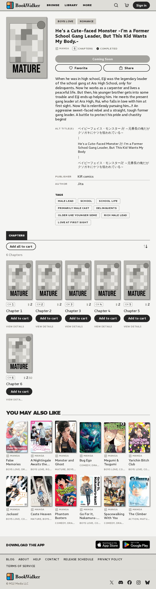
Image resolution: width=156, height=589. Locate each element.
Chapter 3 (73, 311)
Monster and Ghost (64, 462)
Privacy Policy (110, 559)
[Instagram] (138, 582)
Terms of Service (20, 566)
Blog (10, 559)
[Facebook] (129, 582)
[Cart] (126, 5)
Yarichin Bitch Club (139, 462)
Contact (52, 559)
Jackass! (12, 514)
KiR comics (85, 176)
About (23, 559)
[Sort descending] (145, 246)
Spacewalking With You (114, 516)
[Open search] (116, 5)
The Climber (138, 514)
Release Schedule (79, 559)
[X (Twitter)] (111, 582)
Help (37, 559)
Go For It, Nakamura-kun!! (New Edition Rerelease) (88, 516)
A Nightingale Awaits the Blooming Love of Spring (41, 462)
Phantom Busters (62, 516)
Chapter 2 (44, 311)
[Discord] (120, 582)
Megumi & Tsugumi (111, 462)
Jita (80, 184)
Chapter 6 (14, 384)
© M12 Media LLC (17, 583)
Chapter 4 (102, 311)
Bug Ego (86, 460)
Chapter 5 (132, 311)
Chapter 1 (14, 311)
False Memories (13, 462)
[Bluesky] (147, 582)
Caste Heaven (41, 514)
